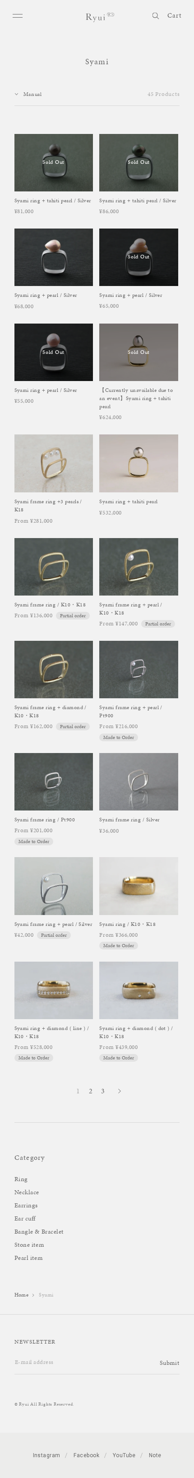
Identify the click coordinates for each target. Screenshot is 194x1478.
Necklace (26, 1192)
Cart (174, 15)
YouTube (124, 1455)
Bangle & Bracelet (39, 1231)
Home (21, 1295)
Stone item (29, 1244)
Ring (21, 1179)
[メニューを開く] (18, 15)
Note (155, 1455)
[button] (155, 14)
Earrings (26, 1205)
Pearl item (28, 1258)
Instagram (46, 1455)
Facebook (86, 1455)
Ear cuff (25, 1218)
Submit (169, 1363)
